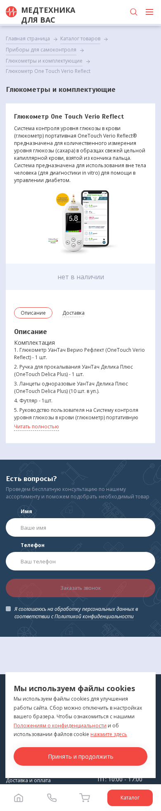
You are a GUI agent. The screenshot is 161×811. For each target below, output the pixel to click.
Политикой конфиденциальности (94, 616)
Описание (33, 312)
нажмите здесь (108, 734)
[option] (80, 221)
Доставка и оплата (28, 780)
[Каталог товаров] (149, 12)
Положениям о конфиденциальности (60, 725)
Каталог (130, 797)
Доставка (73, 312)
